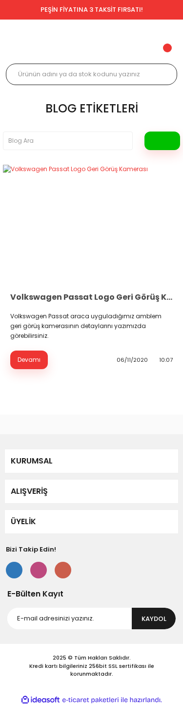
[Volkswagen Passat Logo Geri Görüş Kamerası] (91, 224)
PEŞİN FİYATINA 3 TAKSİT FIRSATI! (92, 9)
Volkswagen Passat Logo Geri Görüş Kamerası (91, 297)
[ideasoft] (40, 700)
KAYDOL (154, 618)
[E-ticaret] (90, 700)
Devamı (29, 359)
